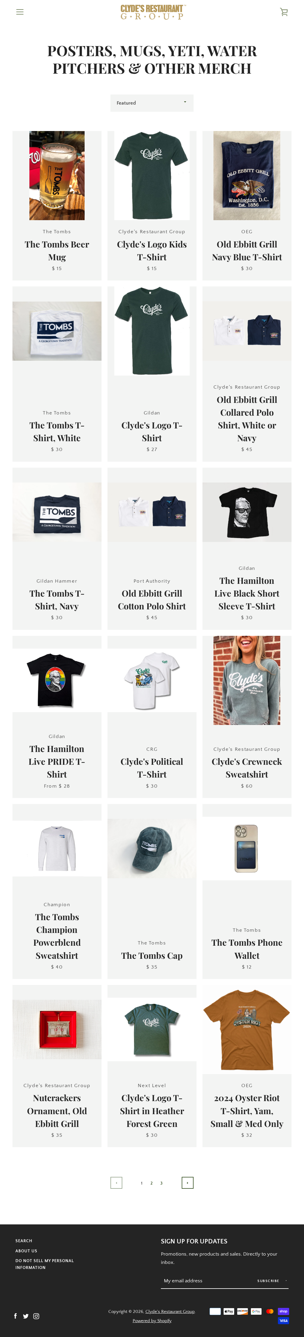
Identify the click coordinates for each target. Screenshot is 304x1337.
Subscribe (269, 1281)
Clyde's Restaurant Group (170, 1311)
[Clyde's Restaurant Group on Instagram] (36, 1316)
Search (23, 1241)
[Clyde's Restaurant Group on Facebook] (15, 1316)
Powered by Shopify (152, 1320)
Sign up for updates (194, 1241)
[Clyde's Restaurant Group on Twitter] (26, 1316)
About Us (26, 1251)
